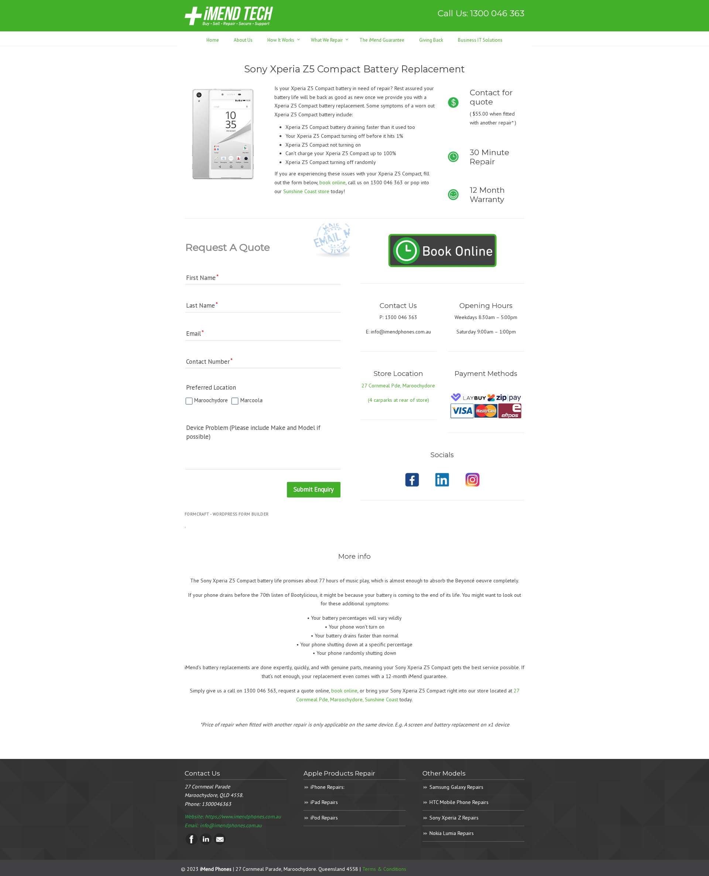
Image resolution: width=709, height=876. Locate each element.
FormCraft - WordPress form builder (227, 514)
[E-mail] (220, 843)
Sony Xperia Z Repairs (454, 817)
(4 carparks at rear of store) (398, 400)
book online (344, 690)
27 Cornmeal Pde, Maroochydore (398, 385)
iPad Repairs (324, 802)
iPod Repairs (324, 817)
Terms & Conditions (384, 869)
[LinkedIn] (206, 843)
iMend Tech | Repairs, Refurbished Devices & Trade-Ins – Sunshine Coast (229, 16)
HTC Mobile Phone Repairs (459, 802)
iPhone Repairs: (327, 787)
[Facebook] (192, 843)
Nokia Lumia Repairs (451, 833)
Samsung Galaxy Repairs (456, 787)
